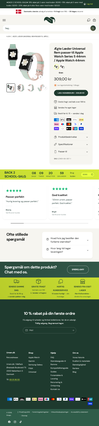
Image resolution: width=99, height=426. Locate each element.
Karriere (76, 368)
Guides (53, 372)
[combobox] (49, 28)
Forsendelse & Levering (57, 377)
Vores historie (78, 357)
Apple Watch (34, 357)
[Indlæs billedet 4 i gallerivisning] (31, 87)
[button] (4, 20)
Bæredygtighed (79, 365)
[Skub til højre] (40, 77)
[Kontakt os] (89, 20)
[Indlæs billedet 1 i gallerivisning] (10, 87)
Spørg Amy (78, 269)
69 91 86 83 (14, 379)
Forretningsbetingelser (40, 412)
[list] (49, 12)
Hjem (8, 36)
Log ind (90, 4)
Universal (32, 372)
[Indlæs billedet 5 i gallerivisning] (41, 87)
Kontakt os (55, 389)
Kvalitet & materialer (81, 361)
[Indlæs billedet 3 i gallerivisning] (20, 87)
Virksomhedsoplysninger (59, 412)
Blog (74, 372)
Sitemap (24, 416)
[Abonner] (73, 330)
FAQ (52, 357)
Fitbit (30, 368)
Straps (8, 415)
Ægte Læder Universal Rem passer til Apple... (31, 36)
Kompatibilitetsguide (59, 368)
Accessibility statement (79, 412)
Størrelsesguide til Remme (58, 363)
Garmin (31, 361)
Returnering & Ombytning (56, 384)
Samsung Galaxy (35, 365)
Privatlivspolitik (24, 412)
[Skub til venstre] (35, 77)
